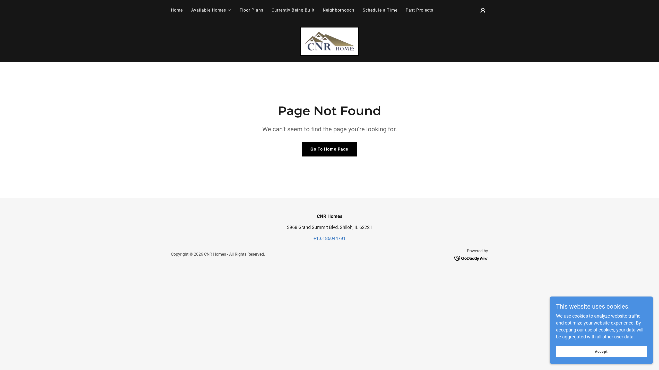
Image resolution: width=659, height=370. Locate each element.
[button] (211, 10)
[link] (329, 40)
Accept (601, 351)
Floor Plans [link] (252, 10)
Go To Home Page (329, 149)
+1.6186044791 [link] (330, 238)
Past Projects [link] (419, 10)
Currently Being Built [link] (293, 10)
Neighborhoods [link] (338, 10)
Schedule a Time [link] (380, 10)
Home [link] (177, 10)
